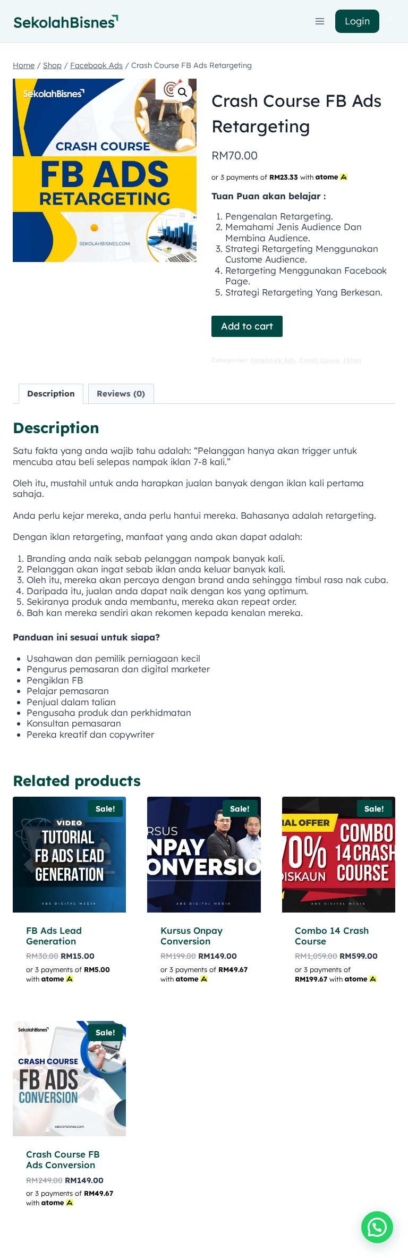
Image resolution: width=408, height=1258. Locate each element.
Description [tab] (51, 394)
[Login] (390, 21)
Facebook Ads (272, 360)
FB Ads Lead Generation (54, 936)
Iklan (352, 360)
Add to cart (247, 326)
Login (357, 21)
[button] (182, 92)
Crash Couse (319, 360)
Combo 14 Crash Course (332, 936)
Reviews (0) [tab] (121, 394)
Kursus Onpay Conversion (191, 936)
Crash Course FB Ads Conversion (63, 1159)
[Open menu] (320, 21)
